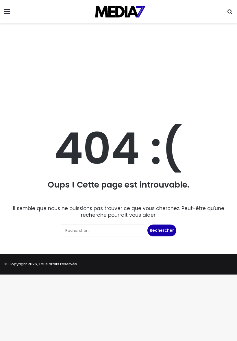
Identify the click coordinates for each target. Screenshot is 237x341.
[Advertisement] (118, 69)
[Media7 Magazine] (118, 11)
